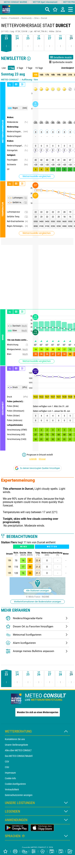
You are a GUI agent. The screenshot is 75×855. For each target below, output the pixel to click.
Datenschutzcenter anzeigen (18, 795)
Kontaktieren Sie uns (15, 739)
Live (4, 68)
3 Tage (20, 68)
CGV (7, 761)
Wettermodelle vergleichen (36, 176)
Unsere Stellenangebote (16, 744)
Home (4, 18)
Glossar (42, 459)
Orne (36, 18)
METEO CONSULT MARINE (15, 2)
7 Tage (29, 68)
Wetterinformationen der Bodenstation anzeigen (37, 601)
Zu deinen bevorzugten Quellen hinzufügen (40, 468)
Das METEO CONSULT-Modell (18, 756)
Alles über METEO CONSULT (18, 750)
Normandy (27, 18)
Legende (33, 459)
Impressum (10, 772)
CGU (7, 767)
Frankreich (14, 18)
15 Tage (39, 68)
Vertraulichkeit (12, 789)
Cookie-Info (10, 778)
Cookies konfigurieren (15, 783)
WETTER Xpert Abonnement (45, 2)
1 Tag (11, 68)
